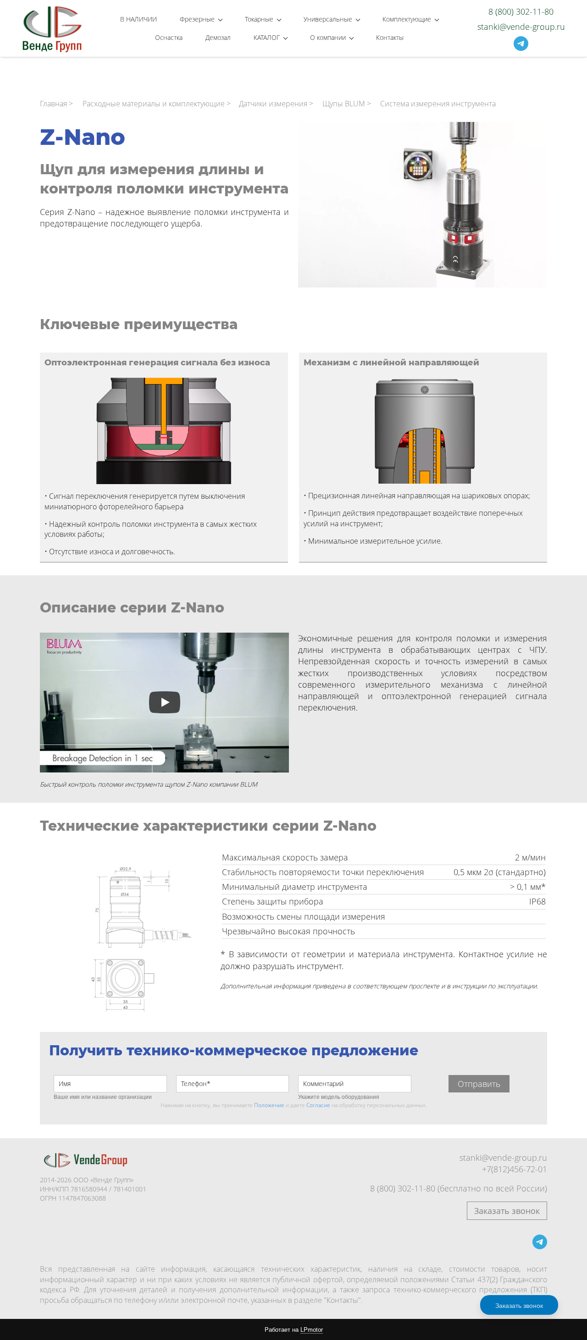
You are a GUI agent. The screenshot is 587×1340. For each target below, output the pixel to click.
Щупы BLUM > (346, 103)
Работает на (294, 1329)
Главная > (56, 103)
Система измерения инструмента (438, 103)
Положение (269, 1105)
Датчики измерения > (276, 103)
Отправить (479, 1083)
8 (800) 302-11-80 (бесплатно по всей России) (458, 1188)
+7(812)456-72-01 (514, 1169)
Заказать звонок (507, 1210)
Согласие (318, 1105)
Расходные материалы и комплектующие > (157, 103)
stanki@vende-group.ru (503, 1157)
